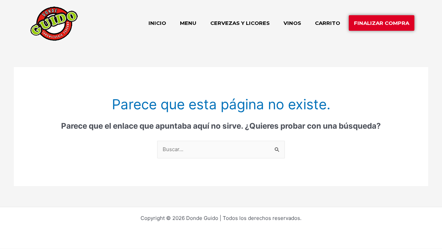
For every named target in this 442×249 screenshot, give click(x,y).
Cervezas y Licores (240, 23)
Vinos (292, 23)
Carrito (327, 23)
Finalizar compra (381, 23)
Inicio (157, 23)
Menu (188, 23)
